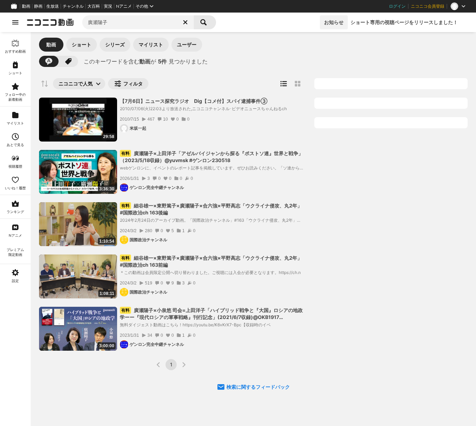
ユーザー (187, 44)
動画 (26, 6)
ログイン (397, 6)
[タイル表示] (297, 83)
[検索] (205, 22)
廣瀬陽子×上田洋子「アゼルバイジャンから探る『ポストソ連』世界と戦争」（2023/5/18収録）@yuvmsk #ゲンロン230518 (211, 156)
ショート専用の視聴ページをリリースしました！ (404, 22)
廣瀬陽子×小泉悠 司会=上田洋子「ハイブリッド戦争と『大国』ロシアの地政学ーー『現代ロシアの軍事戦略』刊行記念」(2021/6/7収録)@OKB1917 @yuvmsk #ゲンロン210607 (211, 314)
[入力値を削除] (185, 22)
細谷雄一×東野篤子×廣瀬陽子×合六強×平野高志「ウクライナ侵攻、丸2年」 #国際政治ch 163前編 (211, 261)
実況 (108, 6)
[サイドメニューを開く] (15, 22)
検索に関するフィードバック (258, 387)
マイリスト (151, 44)
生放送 (52, 6)
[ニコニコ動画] (50, 22)
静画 (38, 6)
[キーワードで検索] (49, 61)
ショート (81, 44)
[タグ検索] (68, 61)
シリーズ (115, 44)
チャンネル (73, 6)
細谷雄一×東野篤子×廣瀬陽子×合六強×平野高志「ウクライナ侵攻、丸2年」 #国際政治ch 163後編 (211, 209)
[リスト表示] (283, 83)
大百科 (93, 6)
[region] (15, 229)
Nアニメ (124, 6)
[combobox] (138, 22)
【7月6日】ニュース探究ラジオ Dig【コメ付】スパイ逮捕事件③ (193, 101)
